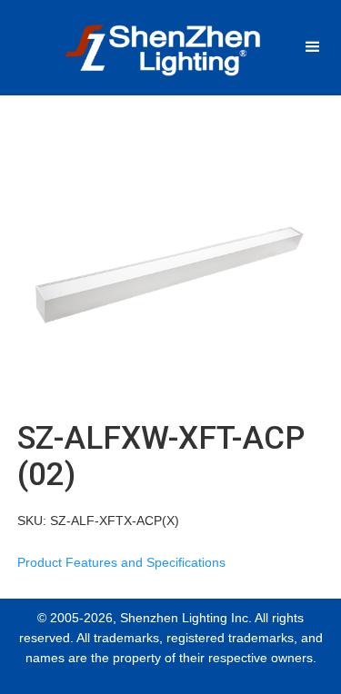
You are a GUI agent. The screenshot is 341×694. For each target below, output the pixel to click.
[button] (313, 47)
